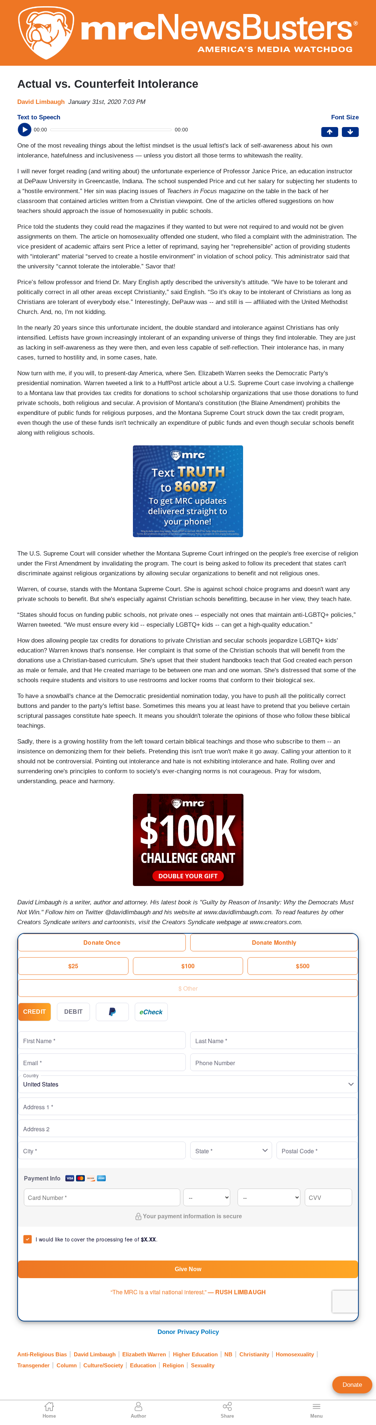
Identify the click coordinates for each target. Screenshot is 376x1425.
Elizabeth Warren (144, 1354)
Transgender (33, 1365)
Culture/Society (103, 1365)
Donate (352, 1384)
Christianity (254, 1354)
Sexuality (202, 1365)
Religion (173, 1365)
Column (67, 1365)
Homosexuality (295, 1354)
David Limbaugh (41, 101)
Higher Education (195, 1354)
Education (143, 1365)
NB (228, 1354)
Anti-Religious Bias (42, 1354)
